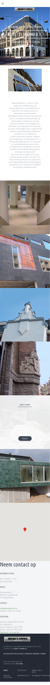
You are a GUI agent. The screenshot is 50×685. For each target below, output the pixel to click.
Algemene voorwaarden (10, 632)
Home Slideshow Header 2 (25, 57)
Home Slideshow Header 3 (32, 57)
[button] (25, 530)
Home (5, 670)
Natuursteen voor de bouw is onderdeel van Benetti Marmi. (24, 653)
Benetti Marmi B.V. (20, 648)
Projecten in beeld (37, 671)
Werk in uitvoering (7, 676)
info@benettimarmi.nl (8, 608)
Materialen (22, 670)
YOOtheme (19, 663)
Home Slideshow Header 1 (18, 57)
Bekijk (25, 224)
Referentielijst (24, 675)
